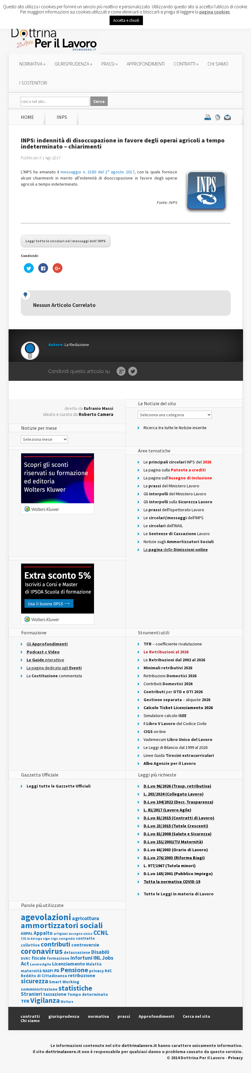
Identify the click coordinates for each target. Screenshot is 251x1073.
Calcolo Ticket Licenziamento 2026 (178, 707)
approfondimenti (146, 64)
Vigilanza (45, 1000)
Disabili (100, 951)
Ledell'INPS (174, 517)
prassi (109, 64)
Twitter (132, 371)
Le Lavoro (177, 533)
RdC (108, 970)
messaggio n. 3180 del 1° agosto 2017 (97, 172)
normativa (32, 64)
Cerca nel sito (196, 1016)
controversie (85, 945)
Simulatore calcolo (165, 715)
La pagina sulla (175, 470)
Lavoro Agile (40, 964)
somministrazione (39, 989)
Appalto (43, 933)
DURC (26, 958)
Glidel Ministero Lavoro (175, 494)
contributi (55, 944)
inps (62, 117)
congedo (67, 938)
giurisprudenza (73, 64)
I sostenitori (33, 83)
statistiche (75, 988)
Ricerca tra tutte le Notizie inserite (175, 427)
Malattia (94, 964)
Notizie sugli (179, 541)
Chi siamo (218, 64)
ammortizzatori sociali (62, 925)
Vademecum (178, 739)
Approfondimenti (156, 1016)
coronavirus (42, 951)
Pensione (74, 969)
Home (27, 117)
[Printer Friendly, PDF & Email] (217, 117)
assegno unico (80, 933)
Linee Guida (179, 755)
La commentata (54, 675)
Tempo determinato (87, 994)
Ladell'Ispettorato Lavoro (174, 509)
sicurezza (34, 981)
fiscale (39, 958)
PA (56, 970)
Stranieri (31, 994)
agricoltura (85, 918)
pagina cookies (214, 11)
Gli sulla (178, 501)
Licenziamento (68, 964)
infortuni (81, 957)
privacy (96, 970)
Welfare (67, 1001)
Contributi (168, 683)
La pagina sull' (178, 478)
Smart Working (64, 981)
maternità (31, 970)
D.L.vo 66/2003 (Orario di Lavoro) (176, 849)
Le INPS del (177, 462)
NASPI (48, 970)
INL (97, 957)
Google (121, 371)
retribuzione (81, 975)
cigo (46, 938)
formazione (58, 958)
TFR (25, 1001)
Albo (170, 763)
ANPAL (27, 933)
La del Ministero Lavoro (171, 486)
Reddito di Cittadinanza (44, 975)
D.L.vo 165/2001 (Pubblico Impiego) (178, 873)
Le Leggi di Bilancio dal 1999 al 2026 (176, 747)
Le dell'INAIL (163, 525)
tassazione (54, 994)
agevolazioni (46, 917)
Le (174, 660)
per (173, 691)
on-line (155, 731)
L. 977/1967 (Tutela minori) (170, 865)
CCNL (100, 932)
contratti (186, 64)
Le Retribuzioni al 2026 (166, 652)
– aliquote (177, 699)
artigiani (61, 933)
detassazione (77, 952)
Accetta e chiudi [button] (126, 20)
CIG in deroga (31, 939)
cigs (54, 938)
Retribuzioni (170, 675)
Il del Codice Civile (175, 723)
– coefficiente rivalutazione (173, 644)
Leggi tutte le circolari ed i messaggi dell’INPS (65, 241)
